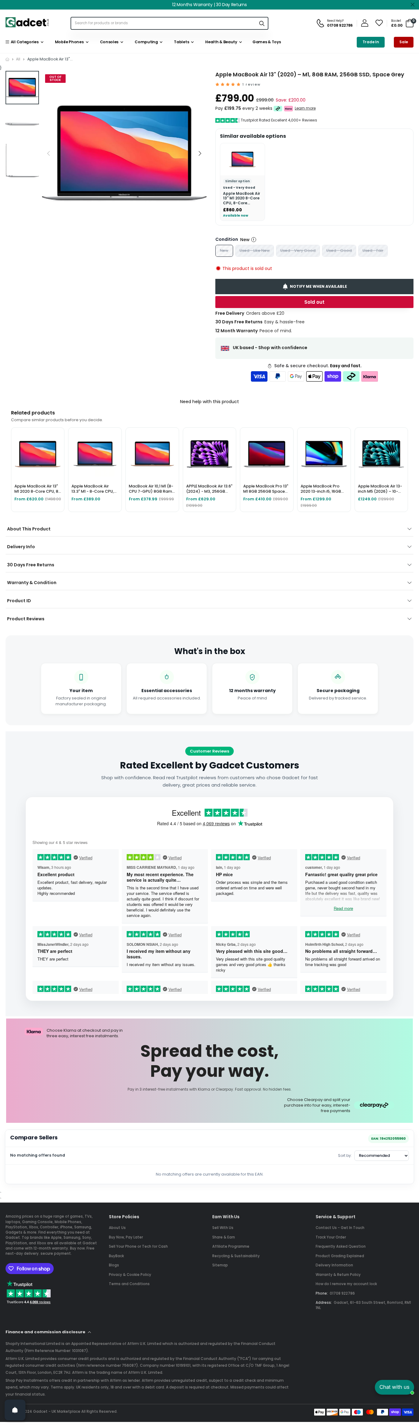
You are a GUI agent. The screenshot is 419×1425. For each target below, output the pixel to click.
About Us (117, 1227)
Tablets (180, 41)
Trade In (371, 41)
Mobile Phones (68, 41)
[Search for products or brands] (262, 23)
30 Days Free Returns (30, 565)
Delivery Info (21, 547)
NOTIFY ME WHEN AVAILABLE (318, 286)
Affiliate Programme (230, 1246)
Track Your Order (331, 1237)
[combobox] (163, 23)
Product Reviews (25, 619)
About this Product (29, 529)
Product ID (19, 601)
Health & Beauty (220, 41)
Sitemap (220, 1265)
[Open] (15, 1410)
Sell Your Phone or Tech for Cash (138, 1246)
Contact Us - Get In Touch (340, 1227)
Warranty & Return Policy (338, 1274)
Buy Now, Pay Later (126, 1237)
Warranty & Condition (31, 583)
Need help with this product (209, 401)
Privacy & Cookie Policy (130, 1274)
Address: (324, 1302)
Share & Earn (223, 1237)
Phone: (322, 1293)
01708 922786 (342, 1293)
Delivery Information (334, 1265)
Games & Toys (266, 41)
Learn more (305, 108)
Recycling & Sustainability (236, 1256)
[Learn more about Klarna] (288, 108)
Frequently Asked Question (341, 1246)
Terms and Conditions (129, 1283)
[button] (200, 153)
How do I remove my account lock (346, 1283)
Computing (145, 41)
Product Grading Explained (340, 1256)
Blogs (114, 1265)
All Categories (23, 41)
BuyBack (116, 1256)
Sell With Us (222, 1227)
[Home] (7, 59)
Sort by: (345, 1155)
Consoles (108, 41)
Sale (403, 41)
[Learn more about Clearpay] (278, 108)
